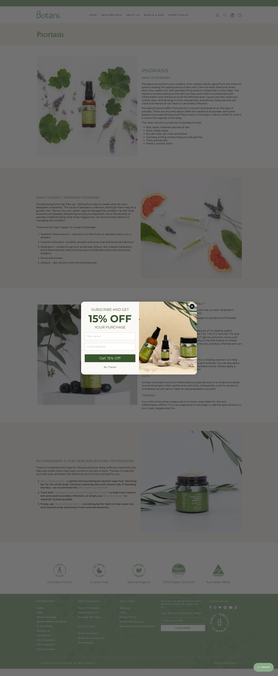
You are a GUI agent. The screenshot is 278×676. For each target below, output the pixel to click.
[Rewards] (264, 667)
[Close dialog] (192, 306)
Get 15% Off (110, 358)
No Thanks (110, 367)
